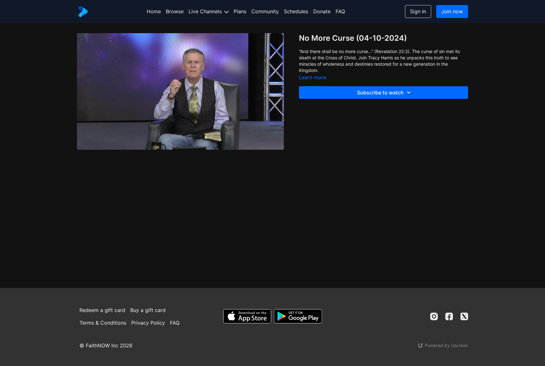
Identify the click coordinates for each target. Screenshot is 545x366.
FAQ (340, 11)
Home (154, 11)
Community (265, 11)
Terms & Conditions (102, 323)
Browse (175, 11)
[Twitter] (464, 316)
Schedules (296, 11)
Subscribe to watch (380, 92)
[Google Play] (298, 316)
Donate (322, 11)
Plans (240, 11)
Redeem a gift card (102, 310)
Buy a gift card (148, 310)
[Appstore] (247, 316)
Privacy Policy (148, 323)
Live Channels (206, 11)
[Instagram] (434, 316)
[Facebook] (449, 316)
